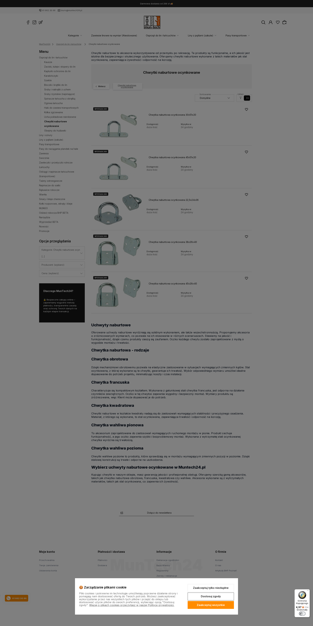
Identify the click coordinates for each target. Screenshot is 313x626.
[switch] (302, 614)
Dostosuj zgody (211, 596)
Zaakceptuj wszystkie (211, 605)
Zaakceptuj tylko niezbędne (211, 587)
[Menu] (308, 591)
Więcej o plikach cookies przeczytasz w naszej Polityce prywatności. (131, 605)
